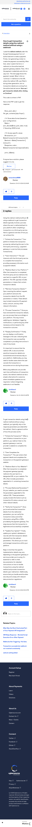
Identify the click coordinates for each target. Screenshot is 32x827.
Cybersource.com (15, 712)
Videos (11, 694)
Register (11, 672)
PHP (22, 169)
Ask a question (16, 24)
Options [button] (29, 33)
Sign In (25, 9)
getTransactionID (16, 169)
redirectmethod (7, 171)
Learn (11, 690)
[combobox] (16, 19)
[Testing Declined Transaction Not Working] (20, 207)
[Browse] (28, 8)
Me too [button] (9, 166)
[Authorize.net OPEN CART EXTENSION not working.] (23, 207)
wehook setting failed (10, 653)
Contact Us (12, 716)
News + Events (13, 719)
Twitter (11, 738)
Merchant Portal (14, 675)
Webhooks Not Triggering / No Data (15, 641)
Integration (6, 33)
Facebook (12, 742)
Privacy (11, 784)
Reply (16, 198)
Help (22, 9)
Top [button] (2, 823)
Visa (10, 780)
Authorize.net (21, 780)
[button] (6, 191)
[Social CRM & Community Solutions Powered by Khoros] (26, 823)
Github (11, 745)
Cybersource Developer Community (5, 9)
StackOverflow (14, 749)
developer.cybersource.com (22, 3)
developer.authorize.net (23, 1)
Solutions (12, 697)
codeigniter (8, 169)
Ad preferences (14, 788)
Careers (11, 723)
